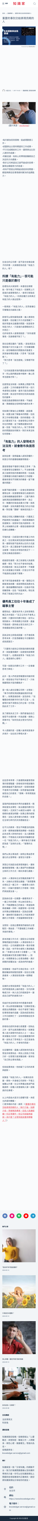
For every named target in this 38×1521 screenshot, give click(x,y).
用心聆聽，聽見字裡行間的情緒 (12, 1359)
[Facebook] (4, 1215)
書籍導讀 (25, 90)
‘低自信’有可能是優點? (9, 1267)
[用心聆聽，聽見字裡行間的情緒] (19, 1337)
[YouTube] (26, 1215)
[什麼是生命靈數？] (19, 1291)
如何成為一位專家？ (9, 1405)
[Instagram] (12, 1215)
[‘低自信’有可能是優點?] (19, 1245)
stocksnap (23, 125)
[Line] (19, 1215)
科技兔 (5, 1423)
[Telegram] (33, 1215)
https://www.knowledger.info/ (22, 1499)
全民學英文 (7, 1419)
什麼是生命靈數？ (8, 1313)
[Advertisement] (19, 67)
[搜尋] (34, 3)
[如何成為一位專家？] (19, 1383)
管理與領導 (32, 90)
